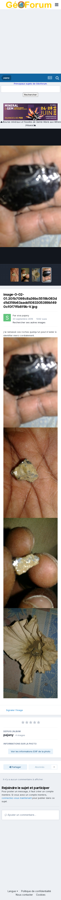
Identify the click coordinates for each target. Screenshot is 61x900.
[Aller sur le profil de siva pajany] (7, 317)
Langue (12, 891)
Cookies (40, 894)
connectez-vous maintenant (17, 798)
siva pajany (23, 315)
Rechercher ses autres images (29, 322)
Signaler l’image (14, 710)
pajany (8, 735)
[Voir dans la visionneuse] (30, 196)
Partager (16, 767)
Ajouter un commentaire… (21, 814)
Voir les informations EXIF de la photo (30, 751)
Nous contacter (24, 894)
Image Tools (47, 258)
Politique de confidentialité (36, 891)
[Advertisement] (30, 41)
